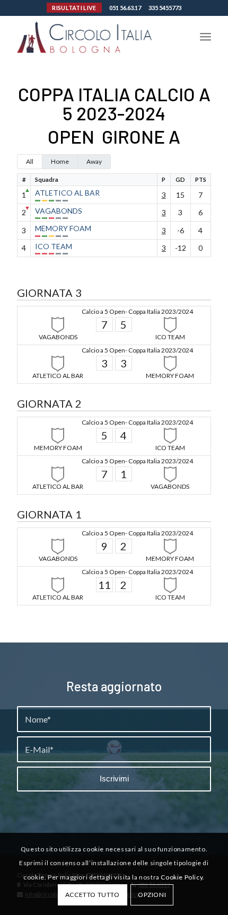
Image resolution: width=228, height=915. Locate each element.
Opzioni (152, 895)
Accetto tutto (92, 895)
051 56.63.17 (125, 7)
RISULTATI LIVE (74, 7)
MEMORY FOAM (63, 228)
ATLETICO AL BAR (67, 192)
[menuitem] (205, 36)
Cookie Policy (182, 877)
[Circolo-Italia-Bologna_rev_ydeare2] (94, 36)
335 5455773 (164, 7)
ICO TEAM (53, 246)
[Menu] (205, 36)
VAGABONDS (58, 210)
